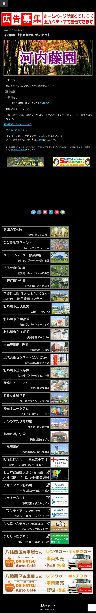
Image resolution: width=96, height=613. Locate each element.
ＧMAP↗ (44, 103)
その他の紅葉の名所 (16, 130)
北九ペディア (48, 605)
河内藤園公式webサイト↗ (17, 124)
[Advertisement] (48, 189)
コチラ (39, 139)
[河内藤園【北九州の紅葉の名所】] (51, 212)
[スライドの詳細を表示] (25, 162)
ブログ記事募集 (19, 149)
